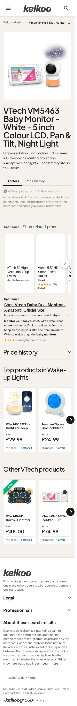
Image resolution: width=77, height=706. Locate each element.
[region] (37, 420)
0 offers (13, 181)
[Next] (70, 420)
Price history (35, 181)
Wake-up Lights (13, 22)
